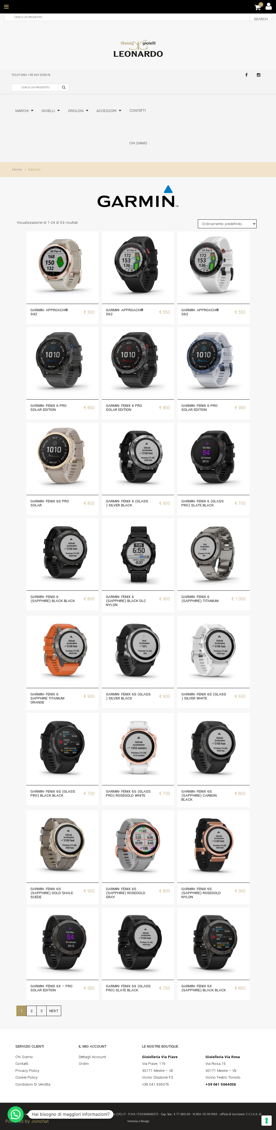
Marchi (22, 110)
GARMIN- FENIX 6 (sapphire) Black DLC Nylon (126, 601)
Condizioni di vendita (32, 1084)
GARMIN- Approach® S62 (124, 312)
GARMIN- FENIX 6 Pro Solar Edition (48, 408)
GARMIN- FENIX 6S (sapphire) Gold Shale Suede (51, 893)
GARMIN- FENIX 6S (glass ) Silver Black (128, 696)
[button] (16, 1114)
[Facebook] (246, 75)
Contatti (137, 110)
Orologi (76, 110)
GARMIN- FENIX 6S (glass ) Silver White (203, 696)
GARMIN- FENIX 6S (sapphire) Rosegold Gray (125, 893)
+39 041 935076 (39, 75)
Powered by (27, 1121)
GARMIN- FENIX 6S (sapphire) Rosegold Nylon (201, 893)
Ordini (84, 1063)
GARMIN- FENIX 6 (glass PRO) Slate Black (202, 503)
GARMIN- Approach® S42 (49, 312)
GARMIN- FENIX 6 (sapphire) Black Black (52, 599)
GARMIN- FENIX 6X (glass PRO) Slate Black (128, 988)
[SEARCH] (63, 87)
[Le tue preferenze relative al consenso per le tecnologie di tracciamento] (266, 1120)
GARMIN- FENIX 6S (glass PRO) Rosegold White (128, 793)
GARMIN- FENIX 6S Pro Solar (49, 503)
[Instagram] (259, 75)
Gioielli (48, 110)
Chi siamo (138, 143)
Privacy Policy (27, 1070)
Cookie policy (26, 1077)
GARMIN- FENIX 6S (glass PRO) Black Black (52, 793)
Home (17, 169)
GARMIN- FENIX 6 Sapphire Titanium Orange (47, 698)
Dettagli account (92, 1056)
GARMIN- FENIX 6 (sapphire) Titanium (200, 599)
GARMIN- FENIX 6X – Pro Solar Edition (51, 988)
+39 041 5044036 (220, 1084)
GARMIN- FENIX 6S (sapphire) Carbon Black (199, 795)
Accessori (106, 110)
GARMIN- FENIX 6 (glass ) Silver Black (127, 503)
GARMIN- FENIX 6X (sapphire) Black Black (203, 988)
